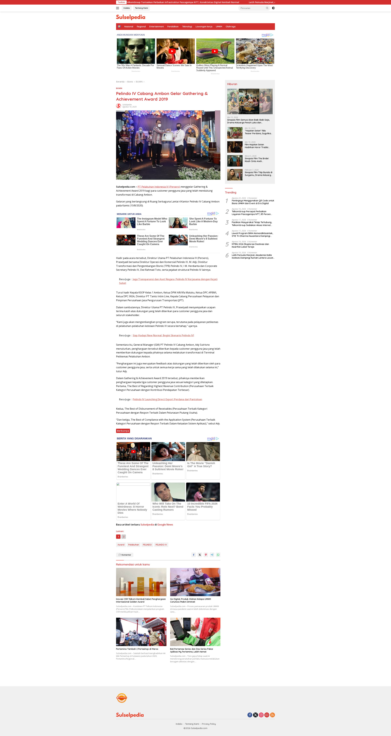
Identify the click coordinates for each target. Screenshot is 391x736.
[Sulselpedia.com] (130, 17)
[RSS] (272, 715)
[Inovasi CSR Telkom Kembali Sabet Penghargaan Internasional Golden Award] (141, 582)
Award (121, 544)
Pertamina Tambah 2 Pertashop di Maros (137, 649)
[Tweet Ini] (199, 554)
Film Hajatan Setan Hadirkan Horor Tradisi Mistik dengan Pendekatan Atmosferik (258, 146)
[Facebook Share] (193, 554)
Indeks (127, 8)
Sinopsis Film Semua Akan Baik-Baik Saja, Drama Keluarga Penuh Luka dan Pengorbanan (248, 121)
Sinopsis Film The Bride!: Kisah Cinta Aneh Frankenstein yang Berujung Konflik (257, 160)
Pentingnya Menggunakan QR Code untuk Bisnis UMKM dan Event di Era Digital (253, 202)
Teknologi (187, 26)
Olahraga (231, 26)
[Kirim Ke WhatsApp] (218, 554)
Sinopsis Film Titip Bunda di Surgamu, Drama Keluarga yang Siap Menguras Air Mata (258, 174)
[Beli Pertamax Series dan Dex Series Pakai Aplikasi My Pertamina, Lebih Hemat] (195, 632)
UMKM (219, 26)
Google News (165, 524)
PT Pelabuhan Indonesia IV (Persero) (159, 186)
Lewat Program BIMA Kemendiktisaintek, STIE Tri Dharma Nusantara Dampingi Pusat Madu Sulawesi (252, 235)
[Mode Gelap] (273, 8)
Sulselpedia (127, 104)
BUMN (119, 88)
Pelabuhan (133, 544)
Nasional (128, 26)
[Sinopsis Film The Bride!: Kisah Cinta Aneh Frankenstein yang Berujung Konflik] (235, 161)
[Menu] (118, 8)
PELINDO (147, 544)
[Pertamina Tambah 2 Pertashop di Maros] (141, 632)
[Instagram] (261, 715)
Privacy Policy (209, 724)
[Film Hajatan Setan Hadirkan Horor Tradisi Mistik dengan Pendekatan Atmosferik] (235, 147)
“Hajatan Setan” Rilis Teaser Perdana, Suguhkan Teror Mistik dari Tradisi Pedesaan (258, 132)
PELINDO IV (161, 544)
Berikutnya (123, 430)
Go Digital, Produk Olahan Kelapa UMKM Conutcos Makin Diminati (190, 600)
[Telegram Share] (212, 554)
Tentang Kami (141, 8)
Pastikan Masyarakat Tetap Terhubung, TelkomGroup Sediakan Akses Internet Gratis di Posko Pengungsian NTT (252, 224)
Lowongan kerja (204, 26)
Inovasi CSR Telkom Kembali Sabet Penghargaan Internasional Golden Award (141, 600)
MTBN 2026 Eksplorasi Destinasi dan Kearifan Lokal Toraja (250, 245)
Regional (141, 26)
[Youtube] (266, 715)
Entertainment (156, 26)
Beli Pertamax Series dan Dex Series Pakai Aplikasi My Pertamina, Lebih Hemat (191, 650)
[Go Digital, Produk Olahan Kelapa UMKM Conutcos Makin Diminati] (195, 582)
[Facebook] (249, 715)
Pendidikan (173, 26)
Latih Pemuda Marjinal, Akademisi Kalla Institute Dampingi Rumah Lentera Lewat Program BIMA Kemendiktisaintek (233, 2)
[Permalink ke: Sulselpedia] (118, 105)
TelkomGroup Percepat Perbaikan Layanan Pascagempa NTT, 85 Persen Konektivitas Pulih (251, 213)
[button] (267, 7)
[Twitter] (255, 715)
